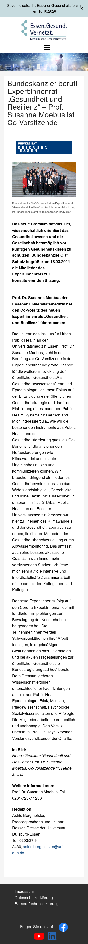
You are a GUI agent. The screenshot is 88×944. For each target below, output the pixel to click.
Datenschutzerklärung (34, 897)
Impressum (24, 891)
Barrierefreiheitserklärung (37, 903)
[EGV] (44, 29)
